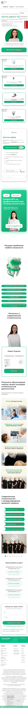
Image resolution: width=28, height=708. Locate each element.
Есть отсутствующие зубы (12, 152)
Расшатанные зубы (10, 154)
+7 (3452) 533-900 (14, 641)
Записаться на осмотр (14, 623)
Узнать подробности (14, 226)
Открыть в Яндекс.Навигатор (14, 574)
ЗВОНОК (25, 24)
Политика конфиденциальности (13, 629)
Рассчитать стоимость (14, 50)
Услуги (11, 6)
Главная (5, 6)
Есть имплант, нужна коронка (13, 164)
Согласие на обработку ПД (11, 631)
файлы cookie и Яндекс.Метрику (11, 697)
